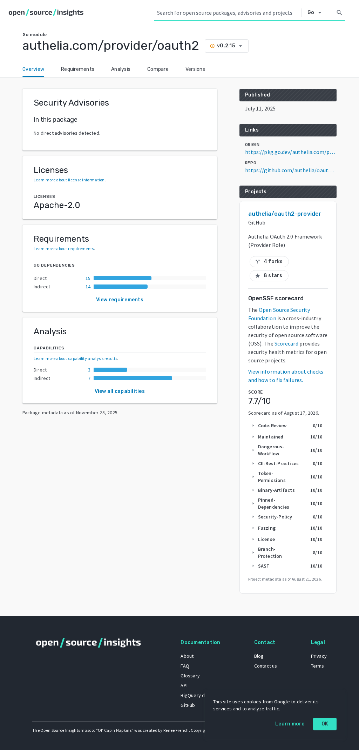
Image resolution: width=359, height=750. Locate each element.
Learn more (290, 724)
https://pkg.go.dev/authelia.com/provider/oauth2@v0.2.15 (291, 151)
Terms (317, 666)
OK (324, 724)
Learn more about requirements (64, 248)
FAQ (185, 666)
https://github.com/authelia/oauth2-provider (291, 170)
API (184, 685)
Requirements (77, 69)
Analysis (120, 69)
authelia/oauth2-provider (284, 213)
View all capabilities (120, 391)
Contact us (265, 666)
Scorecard (286, 343)
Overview (33, 69)
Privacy (319, 656)
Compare (158, 69)
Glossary (190, 675)
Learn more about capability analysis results (75, 358)
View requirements (119, 300)
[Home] (47, 12)
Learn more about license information (69, 179)
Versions (195, 69)
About (187, 656)
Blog (259, 656)
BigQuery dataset (200, 695)
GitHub (188, 705)
